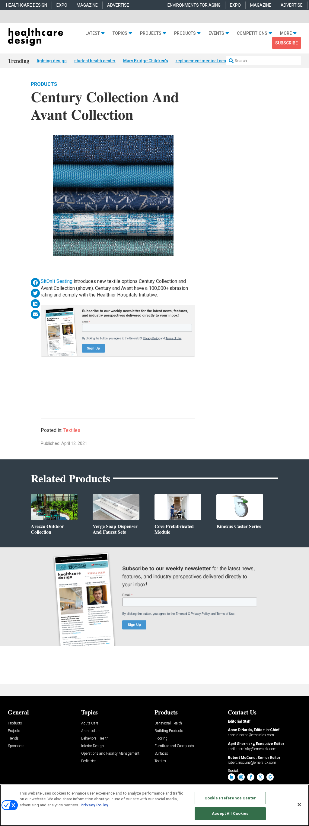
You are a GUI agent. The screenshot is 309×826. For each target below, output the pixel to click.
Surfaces (161, 754)
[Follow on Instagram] (241, 777)
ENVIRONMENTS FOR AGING (194, 5)
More (286, 33)
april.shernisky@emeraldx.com (252, 749)
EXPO (61, 5)
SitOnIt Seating (56, 281)
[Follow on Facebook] (250, 777)
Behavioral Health (95, 738)
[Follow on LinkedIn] (231, 777)
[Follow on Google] (270, 777)
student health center (95, 60)
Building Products (168, 731)
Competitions (252, 33)
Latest (92, 33)
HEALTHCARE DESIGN (26, 5)
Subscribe (286, 42)
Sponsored (16, 746)
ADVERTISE (118, 5)
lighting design (52, 60)
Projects (150, 33)
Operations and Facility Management (110, 754)
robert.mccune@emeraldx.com (252, 762)
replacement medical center (203, 60)
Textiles (71, 430)
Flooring (160, 738)
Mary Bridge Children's (145, 60)
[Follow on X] (260, 777)
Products (185, 33)
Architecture (90, 731)
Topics (120, 33)
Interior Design (92, 746)
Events (216, 33)
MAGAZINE (87, 5)
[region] (154, 805)
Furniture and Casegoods (174, 746)
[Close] (299, 804)
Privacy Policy (94, 805)
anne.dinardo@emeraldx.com (251, 735)
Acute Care (89, 723)
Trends (13, 738)
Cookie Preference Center (230, 798)
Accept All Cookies (230, 813)
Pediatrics (89, 761)
